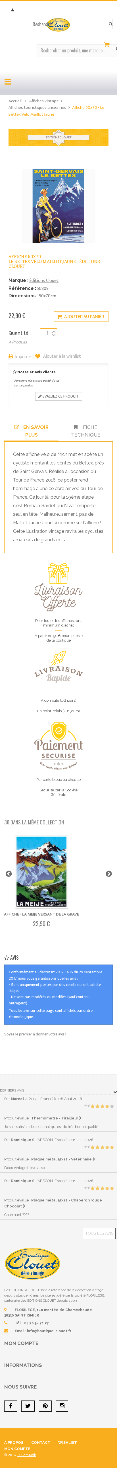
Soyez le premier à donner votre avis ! (35, 1034)
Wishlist (67, 1442)
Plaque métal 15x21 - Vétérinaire (62, 1159)
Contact (40, 1442)
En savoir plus (36, 430)
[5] (112, 1106)
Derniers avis (12, 1090)
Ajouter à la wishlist (61, 356)
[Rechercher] (110, 24)
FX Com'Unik (26, 1455)
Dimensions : (23, 295)
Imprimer (23, 357)
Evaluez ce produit (60, 396)
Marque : (18, 280)
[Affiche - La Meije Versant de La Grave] (41, 872)
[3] (102, 1106)
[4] (107, 1106)
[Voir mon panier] (107, 45)
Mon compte (21, 1343)
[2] (97, 1106)
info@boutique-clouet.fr (49, 1331)
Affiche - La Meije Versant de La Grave (41, 914)
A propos (13, 1442)
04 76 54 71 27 (36, 1323)
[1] (92, 1106)
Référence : (22, 288)
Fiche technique (86, 430)
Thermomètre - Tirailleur (55, 1118)
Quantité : (20, 333)
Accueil (15, 101)
